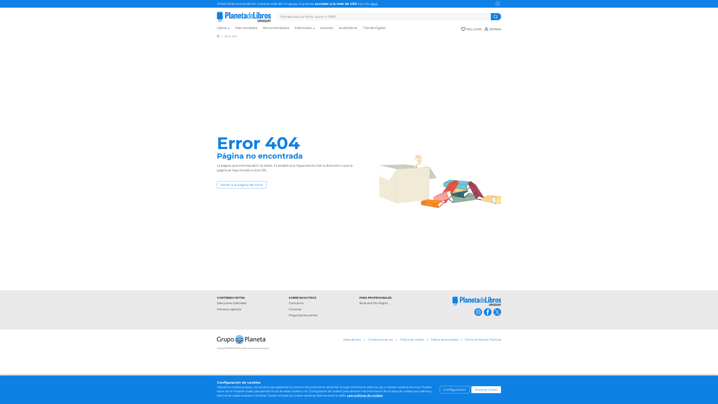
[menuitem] (223, 29)
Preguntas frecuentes (303, 315)
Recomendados (276, 28)
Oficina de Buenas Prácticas (483, 339)
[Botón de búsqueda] (496, 16)
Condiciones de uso (380, 339)
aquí (374, 4)
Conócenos (296, 303)
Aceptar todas (486, 389)
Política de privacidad (444, 339)
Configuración (454, 389)
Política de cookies (412, 339)
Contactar (295, 309)
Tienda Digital (374, 28)
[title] (476, 301)
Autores (326, 28)
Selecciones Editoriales (232, 303)
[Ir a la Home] (218, 36)
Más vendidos (246, 28)
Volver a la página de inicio (241, 185)
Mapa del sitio (352, 339)
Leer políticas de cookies (365, 395)
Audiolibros (348, 28)
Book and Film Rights (373, 303)
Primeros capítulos (229, 309)
